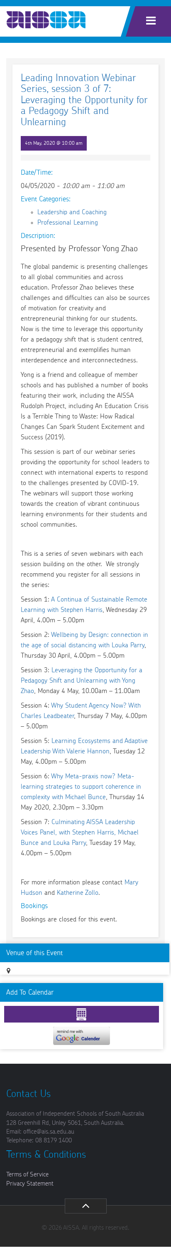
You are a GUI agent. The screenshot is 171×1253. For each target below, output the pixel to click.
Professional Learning (67, 222)
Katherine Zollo (77, 892)
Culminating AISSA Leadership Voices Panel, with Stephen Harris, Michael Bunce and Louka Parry (80, 832)
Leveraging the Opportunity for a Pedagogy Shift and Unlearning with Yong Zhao (81, 680)
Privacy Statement (30, 1184)
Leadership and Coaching (72, 212)
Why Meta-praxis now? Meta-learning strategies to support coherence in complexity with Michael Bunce (81, 786)
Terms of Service (27, 1174)
